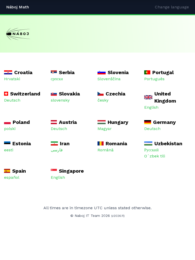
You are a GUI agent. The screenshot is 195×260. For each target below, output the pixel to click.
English (151, 107)
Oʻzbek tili (154, 156)
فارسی (57, 150)
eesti (8, 150)
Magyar (105, 128)
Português (154, 78)
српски (57, 78)
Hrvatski (12, 78)
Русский (151, 150)
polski (9, 128)
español (11, 177)
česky (103, 100)
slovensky (60, 100)
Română (105, 150)
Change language (172, 7)
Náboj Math (17, 7)
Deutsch (12, 100)
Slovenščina (109, 78)
